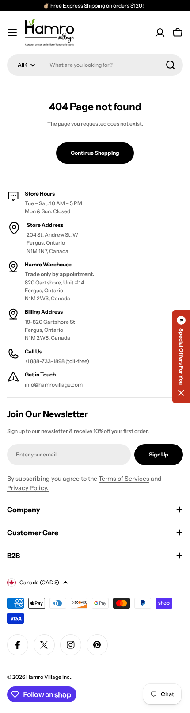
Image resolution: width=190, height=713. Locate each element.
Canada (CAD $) (39, 582)
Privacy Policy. (28, 488)
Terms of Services (124, 479)
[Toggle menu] (12, 32)
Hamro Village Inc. (48, 677)
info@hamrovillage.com (54, 384)
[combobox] (95, 65)
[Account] (160, 32)
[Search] (170, 65)
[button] (181, 356)
